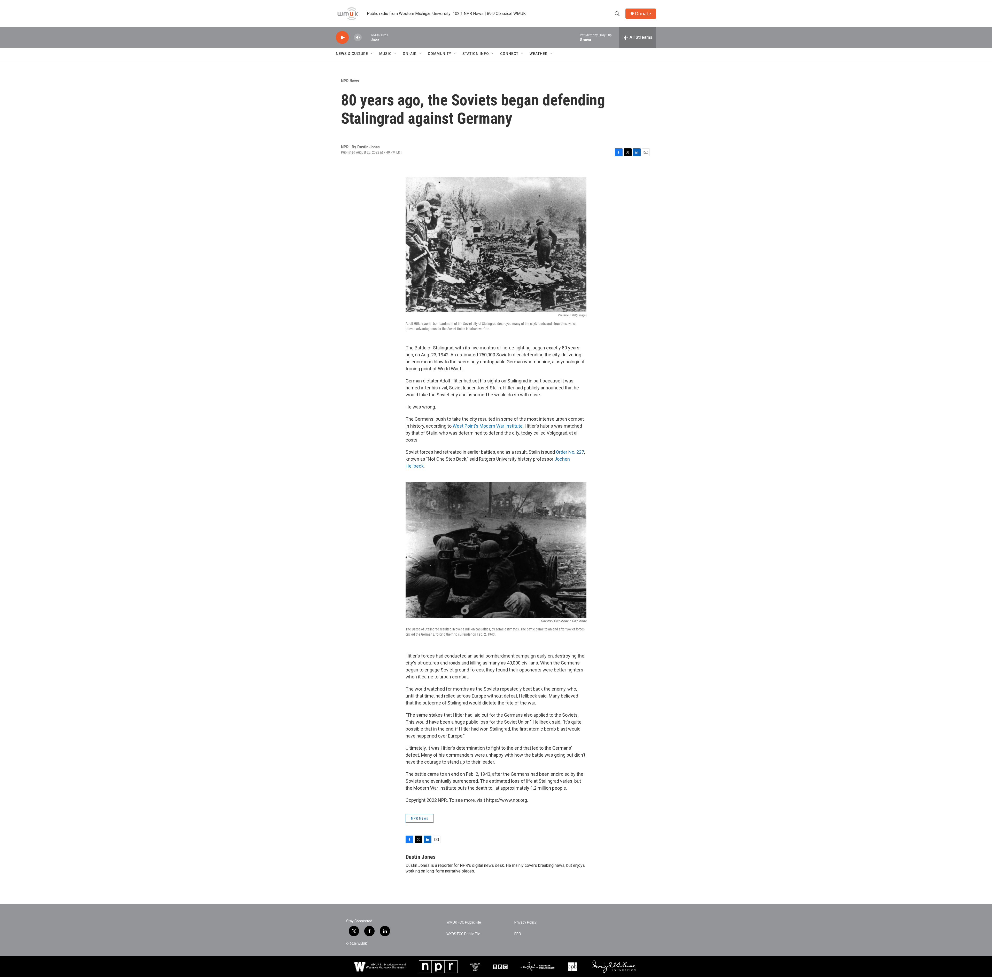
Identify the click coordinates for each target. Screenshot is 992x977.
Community (439, 54)
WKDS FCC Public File (463, 934)
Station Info (475, 54)
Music (385, 54)
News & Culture (352, 54)
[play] (342, 38)
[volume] (357, 37)
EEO (517, 934)
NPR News (350, 80)
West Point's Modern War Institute (488, 426)
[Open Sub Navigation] (372, 54)
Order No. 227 (570, 452)
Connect (509, 54)
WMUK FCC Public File (463, 922)
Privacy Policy (525, 922)
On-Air (410, 54)
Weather (539, 54)
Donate (643, 13)
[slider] (366, 37)
